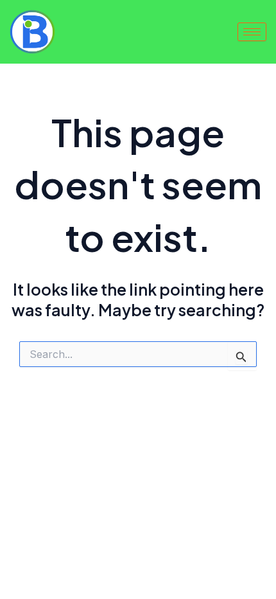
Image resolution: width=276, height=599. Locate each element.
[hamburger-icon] (251, 31)
